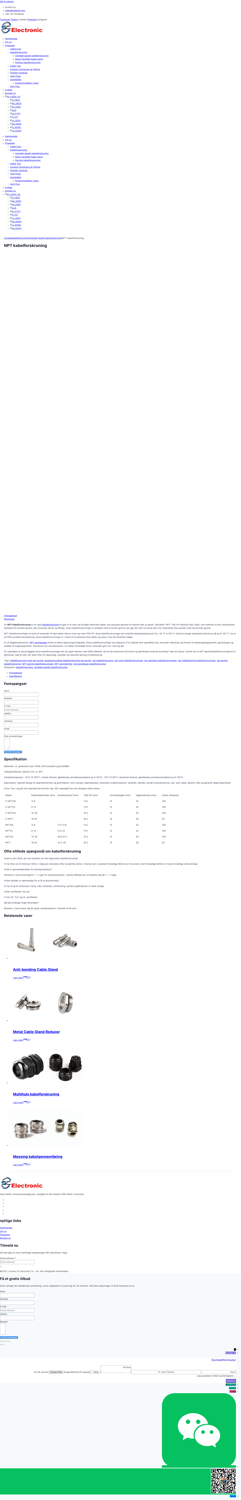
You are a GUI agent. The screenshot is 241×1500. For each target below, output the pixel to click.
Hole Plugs (15, 76)
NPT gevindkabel (38, 642)
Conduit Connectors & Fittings (25, 69)
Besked (4, 1321)
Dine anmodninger (13, 736)
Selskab (8, 698)
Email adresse (8, 1258)
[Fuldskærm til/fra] (4, 1341)
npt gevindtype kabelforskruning (89, 664)
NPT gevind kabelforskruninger (37, 664)
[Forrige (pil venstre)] (1, 1344)
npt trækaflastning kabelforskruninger (197, 660)
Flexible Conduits (18, 73)
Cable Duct (15, 49)
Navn (6, 691)
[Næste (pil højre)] (4, 1344)
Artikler (8, 90)
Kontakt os (10, 93)
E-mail (7, 706)
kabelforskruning (50, 624)
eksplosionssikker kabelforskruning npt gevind (68, 660)
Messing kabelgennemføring (37, 1156)
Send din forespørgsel (13, 752)
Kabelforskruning (18, 52)
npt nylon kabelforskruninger (128, 660)
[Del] (6, 1341)
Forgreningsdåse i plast (27, 83)
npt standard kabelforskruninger (160, 660)
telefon (7, 713)
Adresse (8, 721)
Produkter (10, 45)
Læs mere (18, 978)
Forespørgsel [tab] (15, 673)
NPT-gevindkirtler (63, 664)
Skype (233, 1496)
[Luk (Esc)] (9, 1341)
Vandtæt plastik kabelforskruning (31, 55)
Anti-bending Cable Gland (35, 969)
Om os (8, 42)
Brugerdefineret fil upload (76, 1372)
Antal (6, 728)
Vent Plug (15, 86)
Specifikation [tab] (15, 676)
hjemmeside (11, 38)
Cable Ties (15, 66)
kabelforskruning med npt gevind (26, 660)
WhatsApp (231, 1384)
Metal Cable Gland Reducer (36, 1032)
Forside (7, 238)
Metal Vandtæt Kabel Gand (29, 59)
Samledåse (15, 79)
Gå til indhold (6, 1)
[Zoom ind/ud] (1, 1341)
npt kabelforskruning (102, 660)
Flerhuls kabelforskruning (27, 62)
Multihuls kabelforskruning (36, 1094)
